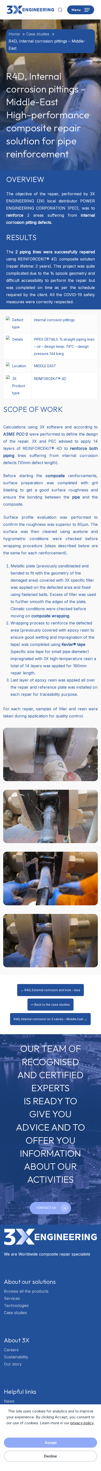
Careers (11, 1349)
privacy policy (82, 1423)
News (9, 1401)
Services (12, 1298)
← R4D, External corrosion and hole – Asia (50, 990)
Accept (51, 1443)
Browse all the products (26, 1291)
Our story (13, 1364)
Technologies (16, 1305)
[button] (80, 9)
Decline (50, 1456)
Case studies (15, 1312)
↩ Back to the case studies (50, 1004)
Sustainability (16, 1356)
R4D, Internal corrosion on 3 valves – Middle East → (50, 1019)
